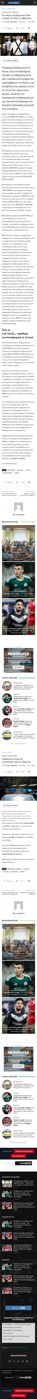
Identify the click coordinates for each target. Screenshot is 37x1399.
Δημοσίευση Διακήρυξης (24, 1391)
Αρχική (4, 9)
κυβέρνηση (20, 470)
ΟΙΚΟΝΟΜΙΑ (15, 12)
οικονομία (27, 470)
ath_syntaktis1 (12, 21)
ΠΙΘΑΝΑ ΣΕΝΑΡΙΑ (7, 473)
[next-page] (6, 638)
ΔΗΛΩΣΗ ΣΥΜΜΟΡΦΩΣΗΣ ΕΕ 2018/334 (16, 1336)
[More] (29, 28)
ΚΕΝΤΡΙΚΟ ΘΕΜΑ (18, 552)
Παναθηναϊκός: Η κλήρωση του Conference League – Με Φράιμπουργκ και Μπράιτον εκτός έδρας (18, 594)
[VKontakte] (27, 1361)
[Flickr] (18, 1361)
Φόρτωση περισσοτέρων (18, 743)
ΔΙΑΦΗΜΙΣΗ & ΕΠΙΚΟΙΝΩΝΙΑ (12, 1330)
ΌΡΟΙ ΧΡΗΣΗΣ (8, 1333)
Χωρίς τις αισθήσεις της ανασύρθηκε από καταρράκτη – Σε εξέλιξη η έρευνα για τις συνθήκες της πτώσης (24, 736)
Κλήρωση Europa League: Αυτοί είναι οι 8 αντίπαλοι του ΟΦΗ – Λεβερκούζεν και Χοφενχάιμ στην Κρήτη (18, 631)
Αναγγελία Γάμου (18, 1395)
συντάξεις (16, 473)
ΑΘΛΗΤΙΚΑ (18, 589)
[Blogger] (10, 1361)
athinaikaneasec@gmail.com (19, 1348)
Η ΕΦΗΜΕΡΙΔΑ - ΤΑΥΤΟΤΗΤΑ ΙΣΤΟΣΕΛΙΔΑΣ (17, 1324)
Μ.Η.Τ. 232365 (7, 1339)
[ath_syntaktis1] (3, 22)
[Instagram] (22, 1361)
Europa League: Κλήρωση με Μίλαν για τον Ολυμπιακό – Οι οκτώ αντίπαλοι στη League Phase (22, 723)
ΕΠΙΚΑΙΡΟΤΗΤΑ (11, 9)
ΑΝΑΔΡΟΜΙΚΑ (11, 470)
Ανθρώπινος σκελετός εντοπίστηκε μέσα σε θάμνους (27, 494)
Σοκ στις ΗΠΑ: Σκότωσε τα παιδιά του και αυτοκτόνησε (9, 494)
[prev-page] (3, 638)
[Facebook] (14, 1361)
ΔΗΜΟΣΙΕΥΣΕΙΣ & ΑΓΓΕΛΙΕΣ (12, 1327)
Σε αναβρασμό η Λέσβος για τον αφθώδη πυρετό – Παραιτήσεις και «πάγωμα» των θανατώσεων (18, 557)
